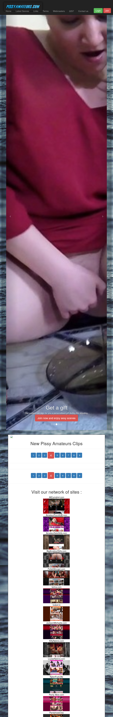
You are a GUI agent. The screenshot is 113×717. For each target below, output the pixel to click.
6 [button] (62, 455)
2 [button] (39, 455)
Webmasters (59, 11)
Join (107, 10)
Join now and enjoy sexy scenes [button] (56, 418)
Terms (46, 11)
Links (35, 11)
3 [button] (44, 455)
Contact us (83, 11)
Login (98, 10)
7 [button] (68, 455)
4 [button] (51, 455)
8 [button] (74, 455)
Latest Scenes (22, 11)
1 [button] (33, 455)
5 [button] (57, 455)
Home (8, 11)
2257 (71, 11)
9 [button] (79, 455)
